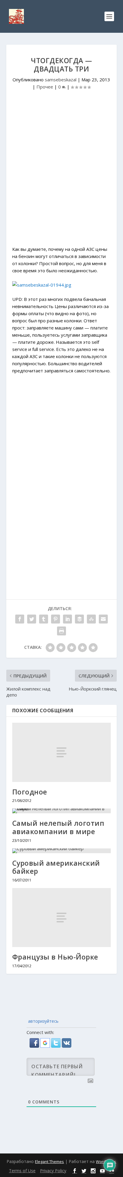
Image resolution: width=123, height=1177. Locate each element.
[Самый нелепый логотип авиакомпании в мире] (61, 810)
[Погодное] (61, 752)
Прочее (44, 87)
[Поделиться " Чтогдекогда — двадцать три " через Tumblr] (44, 619)
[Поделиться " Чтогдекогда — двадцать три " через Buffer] (79, 619)
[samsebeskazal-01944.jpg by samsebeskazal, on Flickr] (41, 285)
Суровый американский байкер (56, 867)
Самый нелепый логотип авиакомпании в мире (58, 827)
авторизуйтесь (43, 1021)
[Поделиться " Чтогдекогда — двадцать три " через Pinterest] (55, 619)
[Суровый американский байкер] (61, 850)
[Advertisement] (61, 175)
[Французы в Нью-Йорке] (61, 917)
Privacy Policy (53, 1170)
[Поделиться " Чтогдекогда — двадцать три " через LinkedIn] (67, 619)
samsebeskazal (60, 80)
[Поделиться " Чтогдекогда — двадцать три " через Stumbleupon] (91, 619)
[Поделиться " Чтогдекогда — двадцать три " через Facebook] (20, 619)
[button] (35, 1046)
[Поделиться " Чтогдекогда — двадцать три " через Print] (61, 631)
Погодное (29, 792)
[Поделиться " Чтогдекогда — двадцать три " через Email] (103, 619)
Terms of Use (22, 1170)
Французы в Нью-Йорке (55, 957)
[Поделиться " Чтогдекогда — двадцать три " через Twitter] (32, 619)
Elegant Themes (49, 1161)
